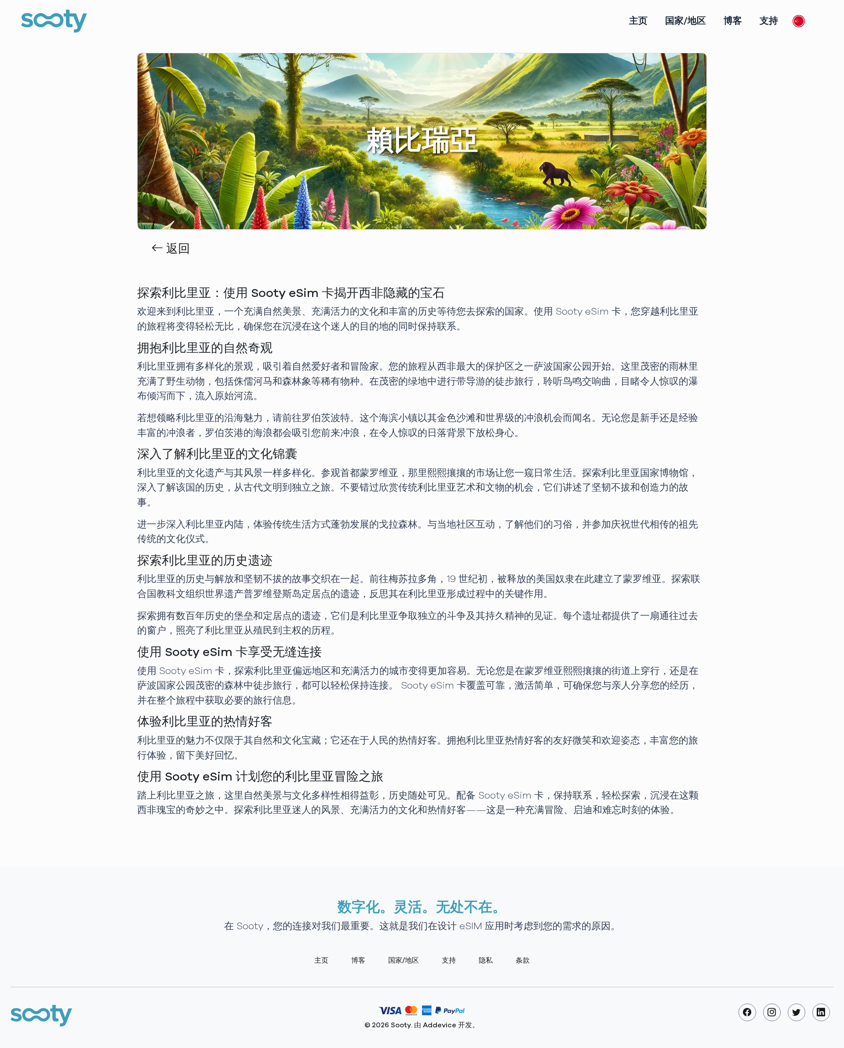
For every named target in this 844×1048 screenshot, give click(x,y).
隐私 (486, 960)
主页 (638, 21)
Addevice (439, 1025)
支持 (769, 21)
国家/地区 (685, 21)
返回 (176, 249)
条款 (523, 960)
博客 (733, 21)
